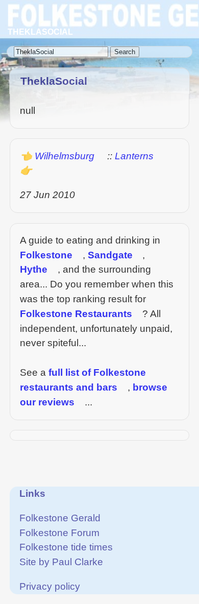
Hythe (33, 269)
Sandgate (110, 255)
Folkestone (46, 255)
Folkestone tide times (66, 547)
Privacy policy (49, 586)
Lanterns (134, 156)
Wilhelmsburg (64, 156)
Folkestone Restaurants (76, 313)
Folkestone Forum (59, 532)
